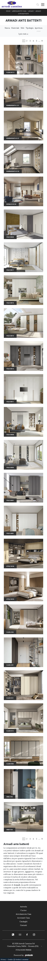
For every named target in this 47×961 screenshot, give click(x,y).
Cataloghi (23, 922)
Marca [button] (7, 28)
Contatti (23, 925)
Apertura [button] (38, 28)
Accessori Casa (23, 918)
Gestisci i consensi (21, 959)
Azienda (23, 907)
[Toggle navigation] (43, 4)
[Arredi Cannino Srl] (11, 4)
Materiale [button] (15, 28)
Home (8, 11)
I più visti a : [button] (23, 34)
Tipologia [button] (29, 28)
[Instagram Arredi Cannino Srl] (34, 934)
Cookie (10, 959)
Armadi (31, 11)
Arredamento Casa (19, 11)
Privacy (3, 959)
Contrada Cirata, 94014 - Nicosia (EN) (22, 946)
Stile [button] (22, 28)
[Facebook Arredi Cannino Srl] (27, 934)
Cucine (23, 910)
